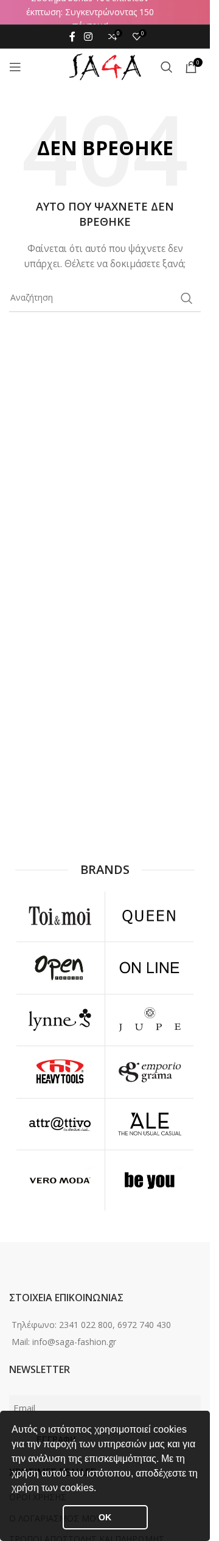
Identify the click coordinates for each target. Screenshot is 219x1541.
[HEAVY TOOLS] (60, 1071)
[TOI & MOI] (60, 916)
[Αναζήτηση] (167, 67)
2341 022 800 (86, 1324)
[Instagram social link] (88, 36)
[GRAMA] (150, 1071)
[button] (100, 1489)
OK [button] (105, 1517)
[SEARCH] (187, 298)
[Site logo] (105, 66)
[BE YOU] (150, 1180)
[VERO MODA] (60, 1180)
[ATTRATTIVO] (60, 1124)
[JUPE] (150, 1020)
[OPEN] (60, 967)
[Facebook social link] (72, 36)
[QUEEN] (150, 916)
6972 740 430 (144, 1324)
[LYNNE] (60, 1020)
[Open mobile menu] (15, 67)
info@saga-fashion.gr (74, 1341)
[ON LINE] (150, 967)
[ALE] (150, 1124)
